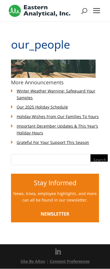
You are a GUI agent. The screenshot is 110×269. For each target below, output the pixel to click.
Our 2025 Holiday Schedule (42, 107)
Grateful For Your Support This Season (53, 142)
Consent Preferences (70, 261)
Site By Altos (33, 261)
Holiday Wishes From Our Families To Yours (58, 116)
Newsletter (55, 214)
